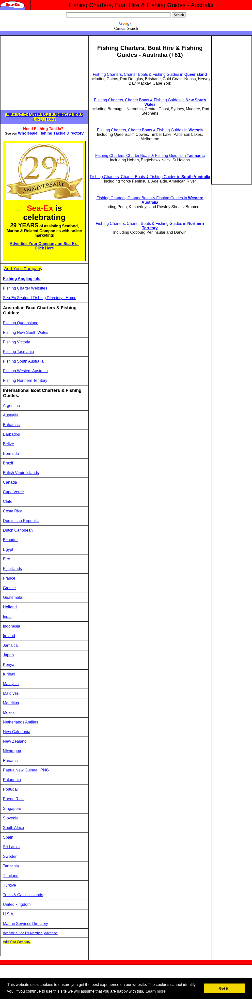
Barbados (11, 434)
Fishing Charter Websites (25, 288)
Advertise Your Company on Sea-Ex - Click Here (44, 246)
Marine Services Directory (25, 924)
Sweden (10, 856)
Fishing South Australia (23, 361)
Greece (9, 588)
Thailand (10, 876)
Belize (8, 444)
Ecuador (10, 540)
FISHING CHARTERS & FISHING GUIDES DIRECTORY (44, 117)
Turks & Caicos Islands (23, 895)
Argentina (11, 405)
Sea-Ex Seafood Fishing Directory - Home (39, 298)
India (7, 617)
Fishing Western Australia (25, 371)
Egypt (8, 549)
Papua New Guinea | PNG (26, 770)
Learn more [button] (156, 991)
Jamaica (10, 645)
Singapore (12, 808)
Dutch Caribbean (18, 530)
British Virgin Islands (21, 473)
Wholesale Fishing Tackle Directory (51, 133)
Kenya (8, 664)
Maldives (11, 693)
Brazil (8, 463)
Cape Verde (13, 492)
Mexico (9, 712)
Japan (8, 655)
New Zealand (15, 741)
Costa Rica (12, 511)
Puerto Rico (13, 799)
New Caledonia (16, 732)
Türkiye (9, 885)
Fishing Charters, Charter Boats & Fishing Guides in (150, 74)
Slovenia (10, 818)
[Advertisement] (44, 73)
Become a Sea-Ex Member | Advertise (30, 933)
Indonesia (11, 626)
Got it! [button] (224, 988)
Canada (10, 482)
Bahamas (11, 425)
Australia (10, 415)
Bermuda (11, 453)
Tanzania (11, 866)
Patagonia (12, 780)
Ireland (9, 636)
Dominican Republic (21, 521)
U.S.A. (8, 914)
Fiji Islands (12, 569)
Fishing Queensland (20, 323)
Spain (8, 837)
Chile (7, 501)
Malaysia (11, 684)
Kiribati (9, 674)
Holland (10, 607)
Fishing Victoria (16, 342)
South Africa (13, 828)
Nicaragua (12, 751)
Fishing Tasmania (18, 352)
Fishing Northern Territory (25, 380)
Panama (10, 760)
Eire (6, 559)
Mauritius (11, 703)
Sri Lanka (11, 847)
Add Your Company (23, 268)
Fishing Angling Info (22, 279)
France (9, 578)
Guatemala (12, 597)
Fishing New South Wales (25, 332)
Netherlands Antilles (20, 722)
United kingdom (17, 904)
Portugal (10, 789)
